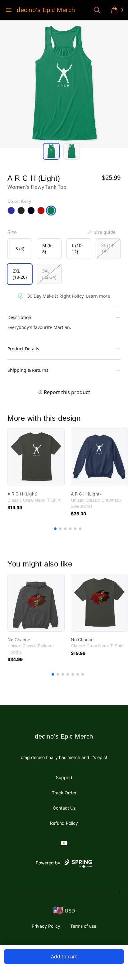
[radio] (19, 248)
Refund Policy (64, 823)
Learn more (98, 296)
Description (19, 317)
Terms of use (83, 926)
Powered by (48, 862)
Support (64, 777)
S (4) (20, 248)
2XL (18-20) (20, 274)
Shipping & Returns (27, 370)
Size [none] (12, 232)
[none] (101, 232)
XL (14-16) (108, 248)
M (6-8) (47, 248)
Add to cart (64, 956)
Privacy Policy (46, 926)
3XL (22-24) (49, 274)
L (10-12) (77, 248)
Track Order (64, 792)
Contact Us (64, 807)
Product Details (23, 349)
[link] (36, 457)
